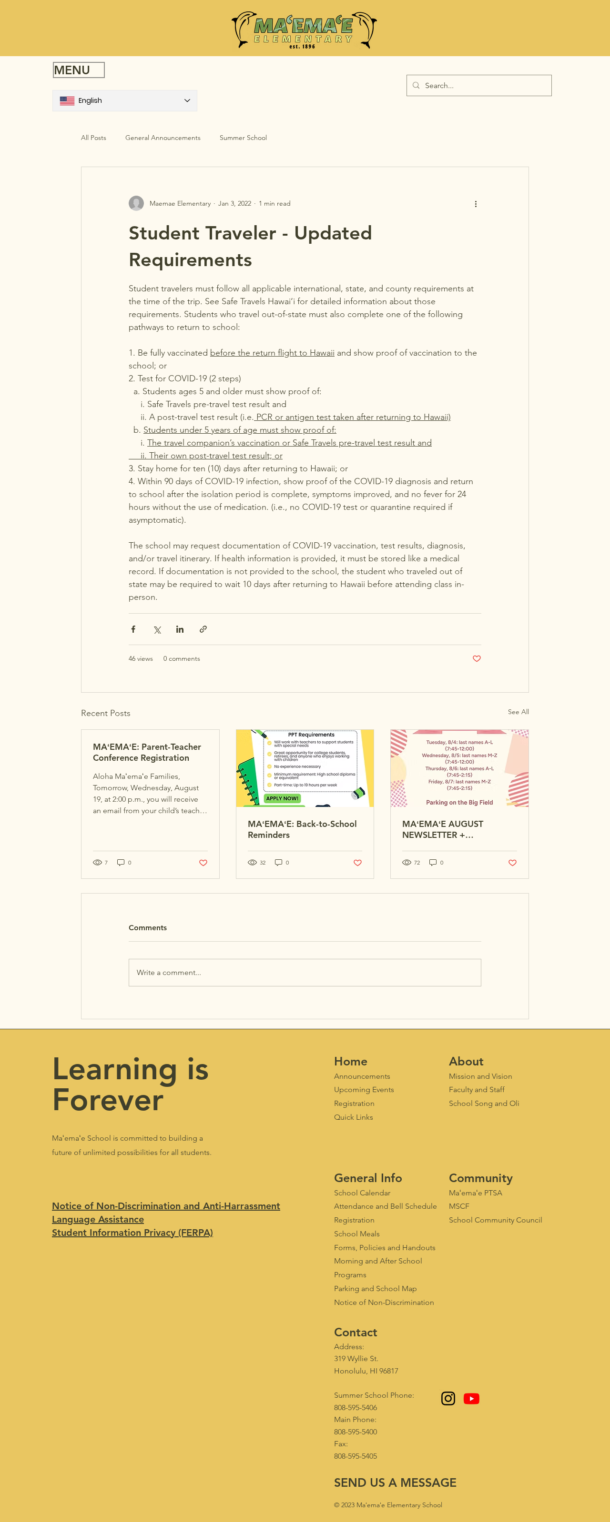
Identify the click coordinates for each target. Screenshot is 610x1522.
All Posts (93, 137)
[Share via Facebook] (133, 629)
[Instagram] (448, 1398)
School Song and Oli (484, 1103)
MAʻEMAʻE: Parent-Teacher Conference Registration (147, 752)
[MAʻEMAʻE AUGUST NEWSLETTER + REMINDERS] (460, 768)
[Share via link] (203, 629)
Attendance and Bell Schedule (385, 1206)
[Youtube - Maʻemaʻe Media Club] (471, 1398)
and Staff (477, 1089)
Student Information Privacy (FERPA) (132, 1232)
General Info (368, 1178)
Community (481, 1178)
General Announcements (163, 137)
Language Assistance (98, 1219)
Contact (355, 1332)
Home (350, 1061)
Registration (354, 1219)
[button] (79, 70)
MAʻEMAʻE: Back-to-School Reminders (302, 829)
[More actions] (475, 203)
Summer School (243, 137)
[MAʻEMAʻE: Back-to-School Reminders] (305, 768)
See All (518, 711)
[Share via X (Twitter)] (156, 629)
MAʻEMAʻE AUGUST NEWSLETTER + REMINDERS (442, 829)
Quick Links (353, 1117)
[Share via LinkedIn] (179, 629)
